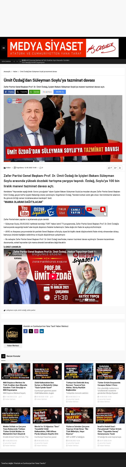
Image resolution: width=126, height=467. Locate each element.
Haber (15, 71)
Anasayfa (7, 71)
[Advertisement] (63, 18)
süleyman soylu (11, 310)
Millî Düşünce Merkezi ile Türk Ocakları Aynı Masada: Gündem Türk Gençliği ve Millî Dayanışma (45, 61)
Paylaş (11, 92)
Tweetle (23, 92)
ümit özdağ (22, 310)
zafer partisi (31, 310)
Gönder (36, 92)
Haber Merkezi (13, 346)
